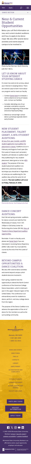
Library (15, 363)
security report (21, 434)
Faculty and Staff (15, 391)
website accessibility (9, 436)
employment (15, 366)
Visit (3, 8)
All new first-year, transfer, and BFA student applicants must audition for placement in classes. (14, 144)
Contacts (15, 360)
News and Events (15, 350)
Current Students (15, 382)
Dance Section (8, 12)
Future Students (15, 379)
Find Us (15, 356)
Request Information (15, 408)
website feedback (22, 436)
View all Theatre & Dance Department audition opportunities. (15, 231)
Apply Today (15, 415)
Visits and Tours (15, 401)
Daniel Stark (14, 96)
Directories (15, 353)
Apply (10, 8)
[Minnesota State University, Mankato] (15, 328)
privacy (13, 434)
